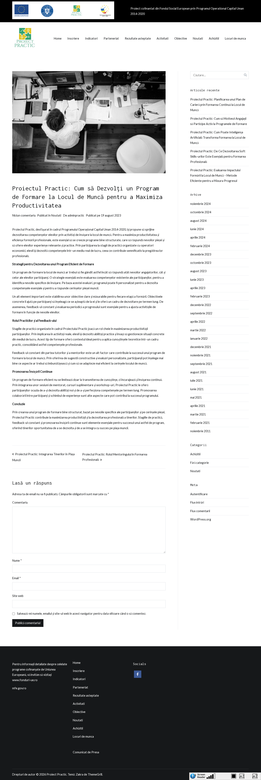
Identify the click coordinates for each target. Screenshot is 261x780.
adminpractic (76, 215)
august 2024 (198, 220)
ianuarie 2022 (199, 338)
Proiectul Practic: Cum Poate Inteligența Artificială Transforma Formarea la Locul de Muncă (218, 137)
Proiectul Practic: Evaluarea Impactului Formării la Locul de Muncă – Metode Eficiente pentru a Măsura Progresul (215, 175)
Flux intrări (197, 502)
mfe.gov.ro (19, 688)
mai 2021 (196, 397)
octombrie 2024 (200, 212)
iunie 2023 (196, 279)
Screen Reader (201, 775)
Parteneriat (111, 38)
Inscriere (73, 38)
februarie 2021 (200, 422)
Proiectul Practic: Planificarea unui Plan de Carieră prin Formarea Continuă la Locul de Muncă (217, 105)
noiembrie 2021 (200, 355)
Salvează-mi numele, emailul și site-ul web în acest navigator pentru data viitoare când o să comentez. (81, 613)
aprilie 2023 (197, 288)
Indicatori (91, 38)
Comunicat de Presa (86, 752)
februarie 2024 (200, 246)
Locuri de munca (235, 38)
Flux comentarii (200, 511)
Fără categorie (199, 462)
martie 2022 (198, 330)
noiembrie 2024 (200, 203)
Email (16, 578)
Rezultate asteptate (138, 38)
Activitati (162, 38)
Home (58, 38)
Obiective (180, 38)
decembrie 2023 (200, 254)
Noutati (198, 38)
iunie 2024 (196, 229)
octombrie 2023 (200, 262)
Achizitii (214, 38)
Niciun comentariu (24, 215)
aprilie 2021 (197, 406)
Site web (17, 596)
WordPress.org (200, 519)
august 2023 (198, 271)
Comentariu (20, 502)
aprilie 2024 (197, 237)
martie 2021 (198, 414)
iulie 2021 (196, 380)
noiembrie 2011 (200, 431)
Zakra (79, 774)
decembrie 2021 (200, 347)
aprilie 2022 (197, 321)
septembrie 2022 (201, 313)
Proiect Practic (56, 774)
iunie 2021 (196, 389)
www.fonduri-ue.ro (25, 680)
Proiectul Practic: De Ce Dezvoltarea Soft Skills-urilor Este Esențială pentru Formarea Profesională (218, 156)
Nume (17, 560)
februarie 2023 (200, 296)
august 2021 (198, 372)
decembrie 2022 (200, 305)
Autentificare (199, 494)
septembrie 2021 (201, 364)
